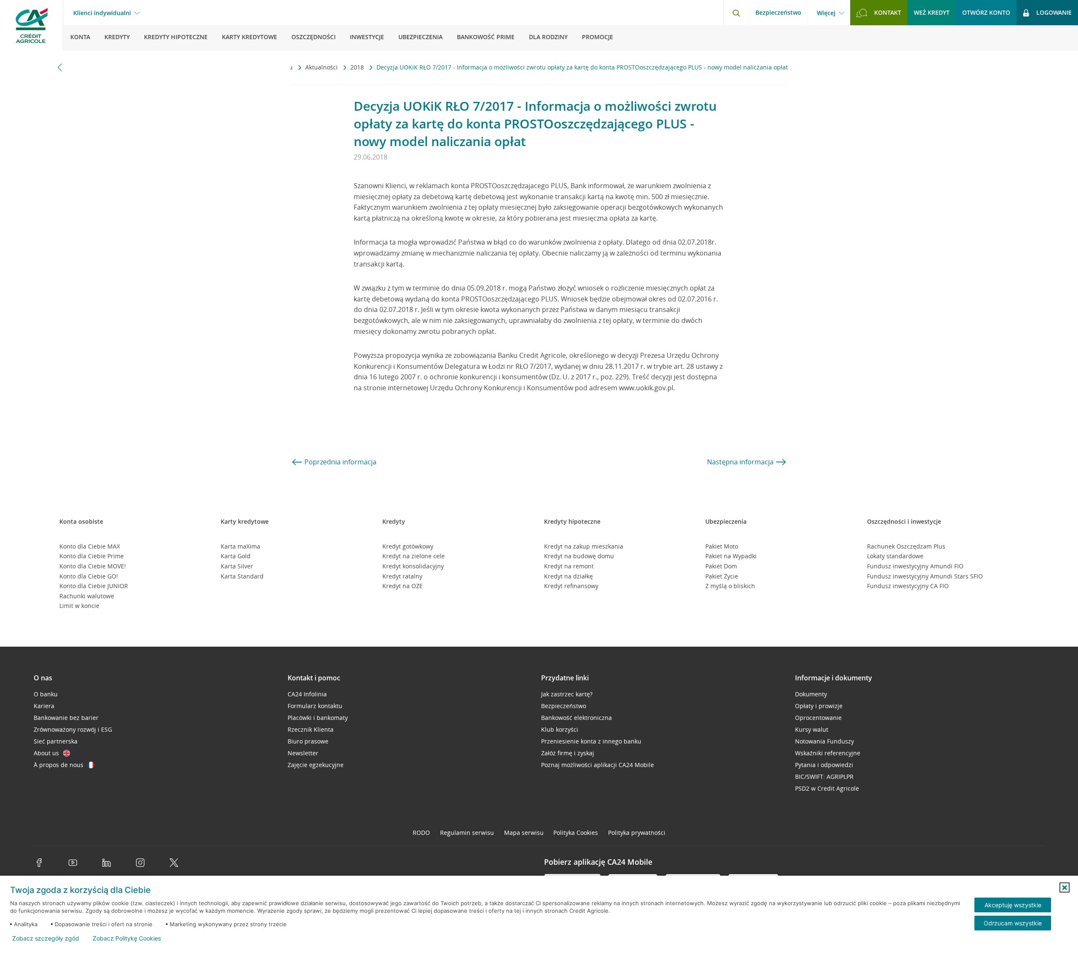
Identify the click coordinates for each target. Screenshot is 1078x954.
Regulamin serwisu (467, 833)
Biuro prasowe (308, 741)
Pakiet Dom (721, 566)
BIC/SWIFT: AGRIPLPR (824, 777)
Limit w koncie (79, 606)
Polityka (575, 833)
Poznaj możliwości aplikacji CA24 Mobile (597, 765)
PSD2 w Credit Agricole (827, 788)
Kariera (44, 706)
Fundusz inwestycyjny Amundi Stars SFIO (925, 576)
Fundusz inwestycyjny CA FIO (908, 586)
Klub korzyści (559, 729)
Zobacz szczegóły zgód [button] (45, 938)
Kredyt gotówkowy (407, 546)
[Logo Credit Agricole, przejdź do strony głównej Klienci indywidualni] (31, 25)
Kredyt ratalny (402, 576)
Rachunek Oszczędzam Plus (906, 546)
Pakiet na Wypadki (731, 556)
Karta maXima (240, 546)
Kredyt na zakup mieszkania (583, 546)
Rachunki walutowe (86, 596)
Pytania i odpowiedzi (824, 765)
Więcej (826, 13)
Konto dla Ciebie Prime (91, 556)
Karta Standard (242, 576)
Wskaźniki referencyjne (827, 753)
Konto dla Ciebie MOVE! (92, 566)
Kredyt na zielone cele (413, 556)
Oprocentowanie (818, 718)
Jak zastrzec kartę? (566, 694)
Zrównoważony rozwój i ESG (73, 729)
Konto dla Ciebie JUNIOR (93, 586)
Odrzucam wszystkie (1013, 923)
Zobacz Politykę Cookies (127, 938)
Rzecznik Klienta (311, 729)
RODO (421, 833)
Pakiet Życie (721, 576)
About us (46, 753)
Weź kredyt (932, 12)
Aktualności (322, 67)
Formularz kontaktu (315, 706)
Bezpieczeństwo (778, 12)
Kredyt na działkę (568, 576)
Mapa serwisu (524, 833)
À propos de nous (58, 765)
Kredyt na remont (569, 566)
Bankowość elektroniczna (576, 718)
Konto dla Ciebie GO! (88, 576)
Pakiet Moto (721, 546)
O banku (46, 694)
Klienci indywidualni (102, 13)
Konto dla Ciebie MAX (89, 546)
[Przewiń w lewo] (60, 67)
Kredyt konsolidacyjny (413, 566)
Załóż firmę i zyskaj (567, 753)
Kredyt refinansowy (571, 586)
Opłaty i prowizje (819, 706)
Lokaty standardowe (895, 556)
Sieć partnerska (55, 741)
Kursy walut (811, 729)
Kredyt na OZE (402, 586)
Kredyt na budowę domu (579, 556)
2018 (358, 67)
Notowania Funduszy (824, 741)
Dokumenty (811, 694)
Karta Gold (236, 556)
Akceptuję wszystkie (1013, 905)
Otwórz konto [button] (986, 12)
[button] (1064, 887)
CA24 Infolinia (307, 694)
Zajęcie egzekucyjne (316, 765)
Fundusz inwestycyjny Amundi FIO (915, 566)
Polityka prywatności (636, 833)
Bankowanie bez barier (66, 718)
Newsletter (303, 753)
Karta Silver (237, 566)
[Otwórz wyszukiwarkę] (736, 12)
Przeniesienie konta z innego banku (591, 741)
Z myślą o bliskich (730, 586)
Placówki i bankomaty (318, 718)
